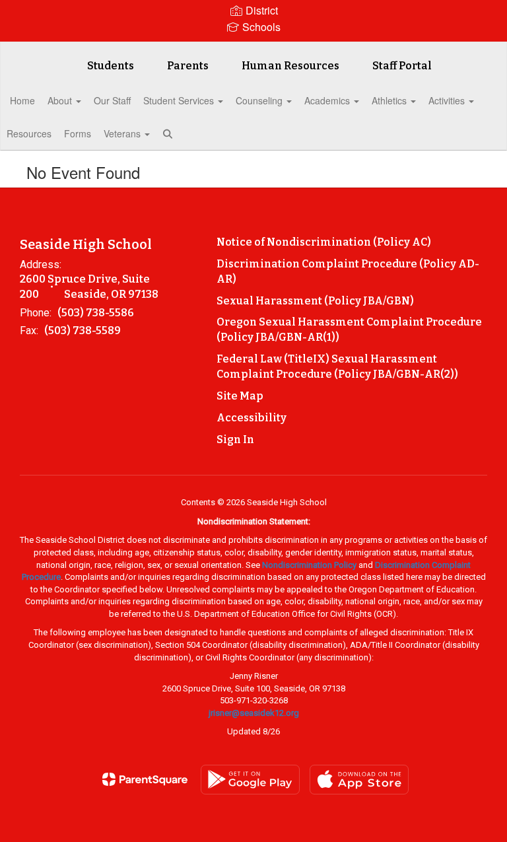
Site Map (240, 396)
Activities (447, 100)
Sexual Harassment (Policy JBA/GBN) (315, 301)
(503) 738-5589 (82, 330)
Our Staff (112, 100)
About (61, 100)
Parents (188, 65)
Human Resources (290, 65)
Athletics (390, 100)
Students (110, 65)
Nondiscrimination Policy (309, 565)
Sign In (235, 439)
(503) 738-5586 (95, 312)
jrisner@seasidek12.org (254, 713)
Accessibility (252, 417)
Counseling (260, 100)
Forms (77, 133)
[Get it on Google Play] (250, 779)
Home (22, 100)
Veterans (123, 133)
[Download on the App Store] (359, 779)
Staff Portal (402, 65)
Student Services (180, 100)
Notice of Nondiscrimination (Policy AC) (324, 242)
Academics (328, 100)
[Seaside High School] (253, 50)
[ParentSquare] (145, 779)
